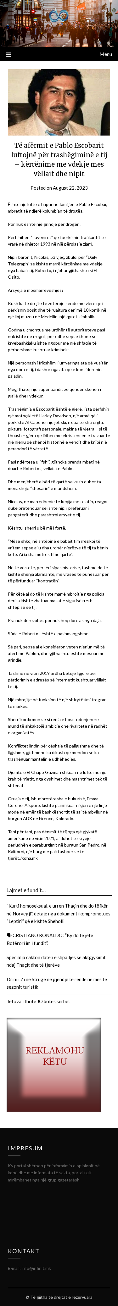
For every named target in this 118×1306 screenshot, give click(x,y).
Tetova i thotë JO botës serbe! (38, 1001)
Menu (105, 54)
